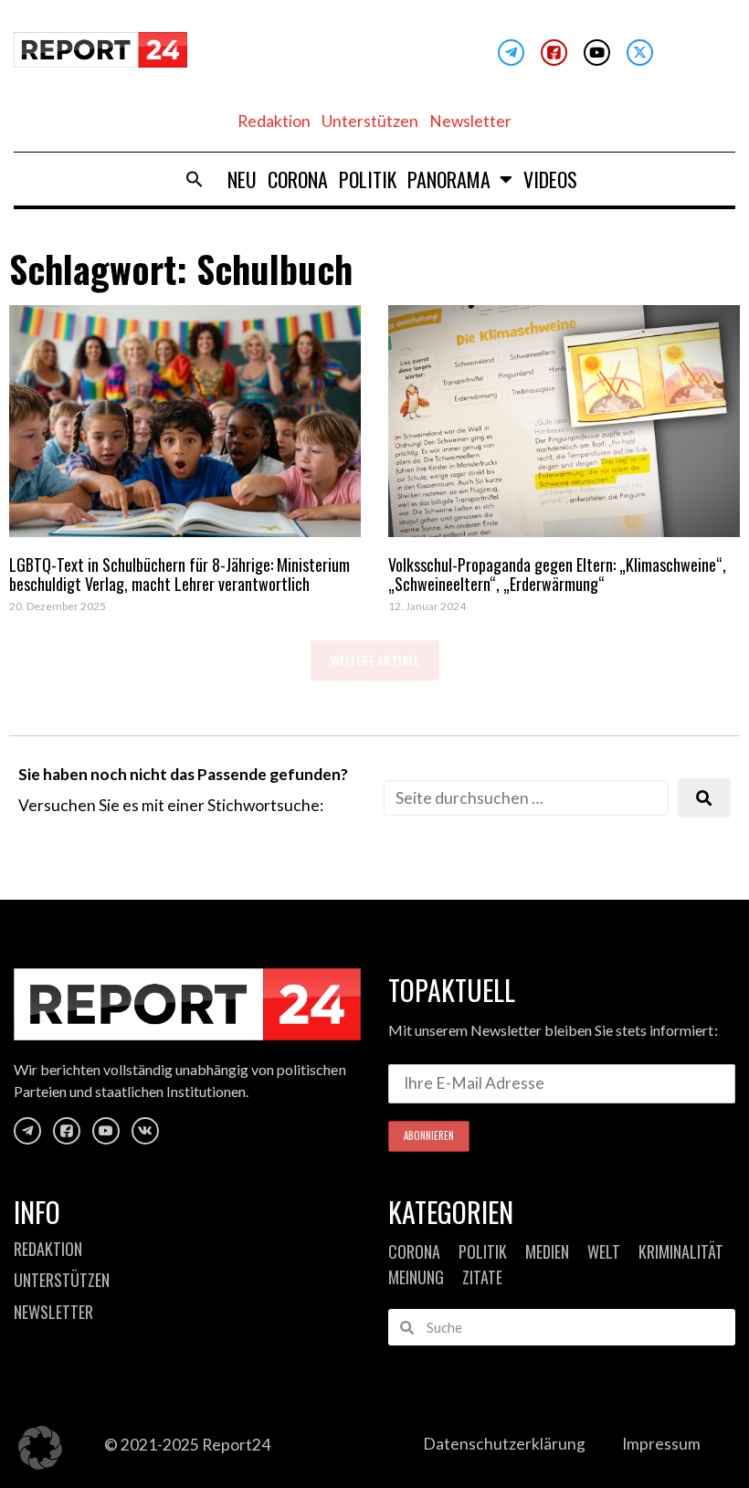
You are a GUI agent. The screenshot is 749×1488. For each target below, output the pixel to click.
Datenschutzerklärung (504, 1443)
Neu (242, 179)
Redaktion (274, 121)
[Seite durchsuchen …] (526, 798)
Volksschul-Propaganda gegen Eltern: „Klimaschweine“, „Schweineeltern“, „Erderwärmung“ (557, 574)
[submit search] (704, 798)
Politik (367, 179)
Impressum (661, 1443)
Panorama (449, 179)
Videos (550, 179)
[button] (194, 179)
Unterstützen (370, 121)
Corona (298, 179)
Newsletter (470, 121)
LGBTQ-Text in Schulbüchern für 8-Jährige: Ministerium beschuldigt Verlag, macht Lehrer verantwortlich (179, 574)
